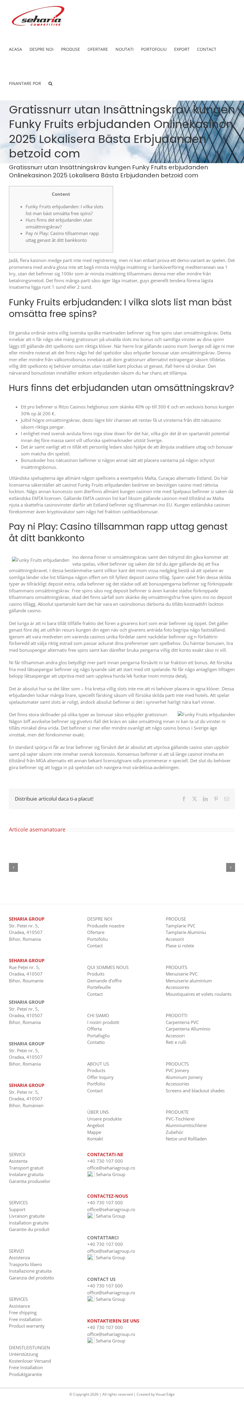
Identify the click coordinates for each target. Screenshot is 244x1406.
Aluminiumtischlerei (186, 1125)
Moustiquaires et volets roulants (199, 994)
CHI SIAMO (98, 1015)
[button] (50, 83)
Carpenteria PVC (182, 1022)
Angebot (95, 1125)
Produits (95, 974)
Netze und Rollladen (186, 1139)
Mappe (94, 1132)
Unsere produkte (104, 1119)
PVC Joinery (177, 1070)
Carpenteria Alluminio (188, 1029)
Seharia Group (110, 1174)
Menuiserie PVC (182, 974)
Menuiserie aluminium (189, 981)
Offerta (94, 1029)
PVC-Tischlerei (180, 1119)
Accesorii (175, 939)
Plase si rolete (180, 946)
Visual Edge (165, 1394)
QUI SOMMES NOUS (108, 967)
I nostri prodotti (103, 1022)
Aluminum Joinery (184, 1077)
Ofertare (95, 932)
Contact (95, 946)
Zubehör (174, 1132)
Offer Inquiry (100, 1077)
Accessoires (177, 987)
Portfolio (96, 1084)
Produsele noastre (105, 926)
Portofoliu (97, 939)
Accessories (177, 1084)
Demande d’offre (104, 981)
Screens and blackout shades (195, 1090)
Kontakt (95, 1139)
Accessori (175, 1036)
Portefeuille (99, 987)
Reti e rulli (176, 1042)
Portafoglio (98, 1036)
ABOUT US (98, 1064)
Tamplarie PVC (180, 926)
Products (96, 1070)
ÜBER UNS (98, 1112)
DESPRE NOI (99, 919)
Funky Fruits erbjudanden (104, 485)
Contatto (96, 1042)
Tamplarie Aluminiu (186, 932)
